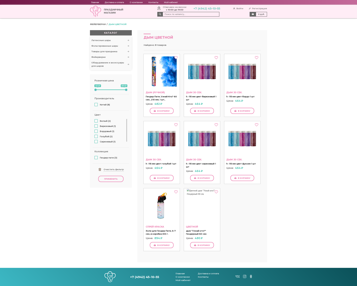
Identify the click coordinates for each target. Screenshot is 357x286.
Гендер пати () (108, 157)
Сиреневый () (107, 141)
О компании (136, 2)
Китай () (105, 104)
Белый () (105, 121)
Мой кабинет (171, 2)
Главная (95, 2)
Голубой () (106, 136)
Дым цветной (117, 24)
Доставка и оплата (114, 2)
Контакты (153, 2)
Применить (111, 179)
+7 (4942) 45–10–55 (206, 8)
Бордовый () (107, 131)
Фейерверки (98, 24)
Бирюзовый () (108, 126)
